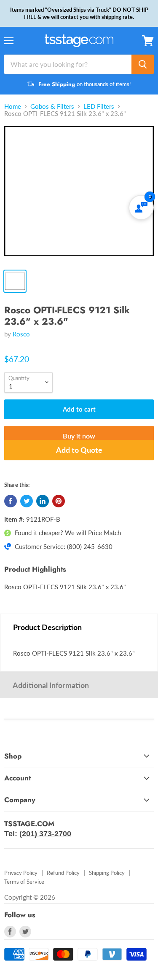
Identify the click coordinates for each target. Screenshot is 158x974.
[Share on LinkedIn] (42, 501)
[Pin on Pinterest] (58, 501)
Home (12, 106)
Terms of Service (24, 881)
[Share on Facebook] (10, 501)
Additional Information (51, 685)
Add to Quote (79, 449)
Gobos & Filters (52, 106)
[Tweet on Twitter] (26, 501)
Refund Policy (63, 872)
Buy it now (79, 436)
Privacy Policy (20, 872)
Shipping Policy (107, 872)
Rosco (21, 334)
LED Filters (98, 106)
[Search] (142, 64)
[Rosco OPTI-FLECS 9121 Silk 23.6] (79, 195)
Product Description (47, 627)
